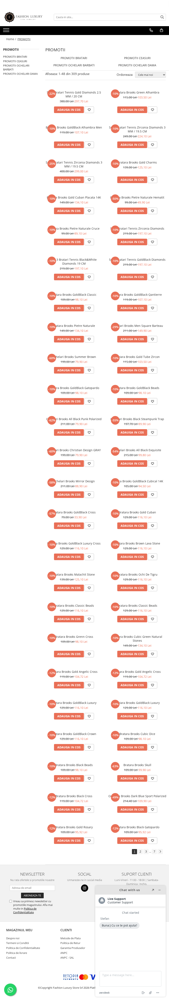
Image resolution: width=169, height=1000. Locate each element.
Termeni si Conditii (17, 943)
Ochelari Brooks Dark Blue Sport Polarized (137, 796)
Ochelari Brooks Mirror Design (74, 481)
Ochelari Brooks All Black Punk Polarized (74, 419)
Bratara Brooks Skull (137, 765)
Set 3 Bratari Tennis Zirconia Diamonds (137, 228)
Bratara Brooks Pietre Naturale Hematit (137, 197)
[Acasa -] (23, 17)
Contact (11, 957)
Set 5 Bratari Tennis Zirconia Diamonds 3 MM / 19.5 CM (74, 164)
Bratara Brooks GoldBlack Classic (73, 295)
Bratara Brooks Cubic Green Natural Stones (137, 639)
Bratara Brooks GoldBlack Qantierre (137, 295)
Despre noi (12, 938)
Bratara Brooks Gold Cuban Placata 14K (74, 197)
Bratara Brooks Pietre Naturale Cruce (74, 228)
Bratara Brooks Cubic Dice (137, 734)
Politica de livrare (16, 953)
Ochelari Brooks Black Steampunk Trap (137, 419)
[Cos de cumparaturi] (161, 30)
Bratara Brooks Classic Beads (74, 605)
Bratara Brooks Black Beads (74, 765)
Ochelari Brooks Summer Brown (74, 357)
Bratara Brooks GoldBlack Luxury (74, 703)
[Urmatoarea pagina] (160, 851)
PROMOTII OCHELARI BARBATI (74, 65)
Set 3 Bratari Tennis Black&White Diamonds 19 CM (74, 261)
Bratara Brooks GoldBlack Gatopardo (74, 388)
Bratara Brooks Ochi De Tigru (137, 574)
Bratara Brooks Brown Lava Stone (137, 543)
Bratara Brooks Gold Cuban (137, 512)
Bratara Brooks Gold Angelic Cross (73, 672)
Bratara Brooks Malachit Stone (74, 574)
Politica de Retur (70, 943)
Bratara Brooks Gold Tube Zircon (137, 357)
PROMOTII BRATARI (15, 56)
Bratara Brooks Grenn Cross (74, 637)
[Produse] (6, 31)
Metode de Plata (70, 938)
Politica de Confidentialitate (24, 910)
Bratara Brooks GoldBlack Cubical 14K (137, 481)
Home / (11, 39)
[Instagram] (84, 888)
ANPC (63, 953)
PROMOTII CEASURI (15, 61)
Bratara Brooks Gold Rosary (74, 827)
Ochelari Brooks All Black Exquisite (137, 450)
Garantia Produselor (72, 948)
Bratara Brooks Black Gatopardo (137, 827)
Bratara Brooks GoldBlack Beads (137, 388)
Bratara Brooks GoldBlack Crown (74, 734)
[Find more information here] (130, 941)
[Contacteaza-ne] (151, 30)
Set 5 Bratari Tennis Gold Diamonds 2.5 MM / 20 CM (74, 94)
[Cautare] (162, 17)
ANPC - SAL (67, 957)
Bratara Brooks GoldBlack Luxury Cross (74, 543)
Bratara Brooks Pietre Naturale (74, 326)
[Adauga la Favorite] (89, 109)
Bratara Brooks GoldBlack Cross (74, 512)
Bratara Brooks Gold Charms (137, 162)
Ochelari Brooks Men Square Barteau (137, 326)
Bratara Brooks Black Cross (73, 796)
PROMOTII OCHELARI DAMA (20, 74)
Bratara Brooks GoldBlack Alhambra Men (74, 127)
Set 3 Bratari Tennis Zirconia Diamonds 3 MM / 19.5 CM (137, 129)
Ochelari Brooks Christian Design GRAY (74, 450)
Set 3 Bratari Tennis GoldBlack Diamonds (137, 260)
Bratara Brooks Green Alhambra (137, 92)
